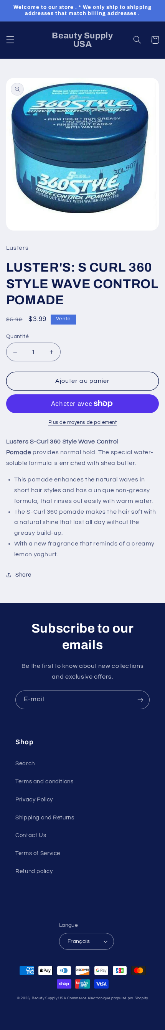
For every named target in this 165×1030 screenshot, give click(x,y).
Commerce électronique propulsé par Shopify (107, 998)
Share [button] (23, 575)
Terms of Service (37, 853)
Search (25, 763)
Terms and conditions (44, 781)
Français (79, 941)
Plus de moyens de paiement (82, 422)
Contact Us (30, 835)
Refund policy (34, 871)
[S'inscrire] (140, 700)
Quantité (17, 336)
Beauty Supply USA (49, 998)
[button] (10, 40)
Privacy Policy (34, 800)
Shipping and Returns (44, 818)
